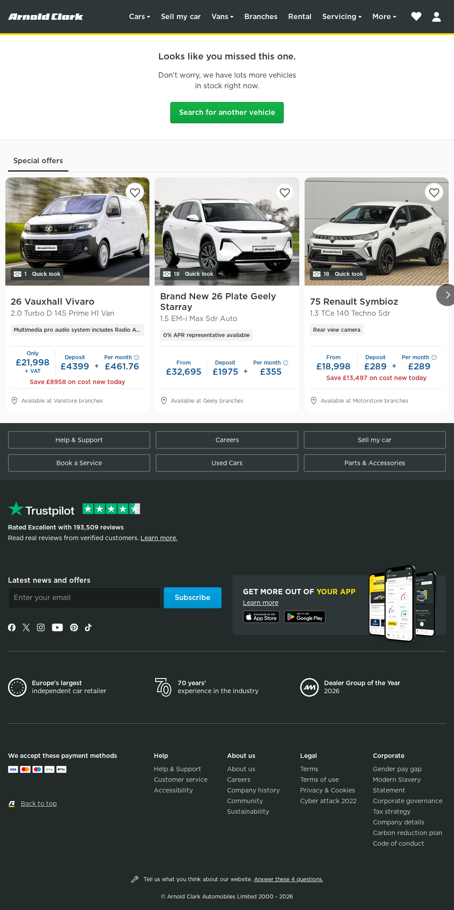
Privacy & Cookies (327, 790)
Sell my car (181, 16)
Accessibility (173, 790)
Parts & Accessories (374, 463)
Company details (398, 822)
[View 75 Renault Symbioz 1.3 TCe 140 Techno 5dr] (377, 231)
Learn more (260, 602)
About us (241, 769)
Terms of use (319, 779)
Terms (309, 769)
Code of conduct (398, 843)
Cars (137, 16)
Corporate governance (407, 800)
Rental (300, 16)
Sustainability (248, 811)
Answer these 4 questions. (288, 879)
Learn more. (159, 537)
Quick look (42, 274)
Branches (261, 16)
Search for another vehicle (227, 112)
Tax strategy (392, 811)
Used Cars (227, 463)
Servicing (339, 16)
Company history (253, 790)
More (381, 16)
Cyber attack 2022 (328, 800)
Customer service (180, 779)
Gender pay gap (397, 769)
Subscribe (193, 597)
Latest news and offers (49, 580)
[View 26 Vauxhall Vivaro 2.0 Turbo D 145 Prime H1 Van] (77, 231)
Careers (227, 439)
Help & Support (79, 439)
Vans (219, 16)
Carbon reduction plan (407, 832)
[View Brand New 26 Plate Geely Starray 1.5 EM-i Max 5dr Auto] (227, 231)
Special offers (38, 161)
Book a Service (79, 463)
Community (245, 800)
